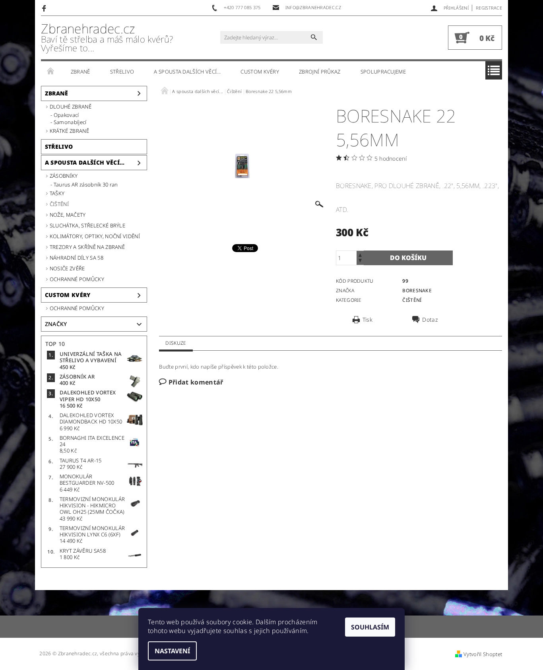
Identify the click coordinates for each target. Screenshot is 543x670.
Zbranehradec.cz (107, 37)
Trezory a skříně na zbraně (87, 247)
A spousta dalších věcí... (187, 71)
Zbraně (80, 71)
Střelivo (122, 71)
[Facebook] (45, 8)
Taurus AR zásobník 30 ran (86, 184)
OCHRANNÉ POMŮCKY (77, 279)
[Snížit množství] (360, 261)
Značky (56, 324)
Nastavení (172, 651)
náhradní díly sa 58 (76, 257)
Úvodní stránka (51, 71)
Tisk (367, 319)
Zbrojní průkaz (319, 71)
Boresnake (417, 290)
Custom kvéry (259, 71)
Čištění (59, 204)
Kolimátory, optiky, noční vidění (95, 236)
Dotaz (430, 319)
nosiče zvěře (67, 268)
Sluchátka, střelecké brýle (87, 225)
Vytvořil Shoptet (482, 654)
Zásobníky (64, 175)
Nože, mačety (68, 214)
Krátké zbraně (69, 130)
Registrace (489, 8)
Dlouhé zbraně (70, 106)
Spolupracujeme (383, 71)
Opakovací (66, 115)
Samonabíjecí (70, 122)
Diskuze (175, 343)
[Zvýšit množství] (360, 254)
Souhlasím (370, 627)
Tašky (57, 193)
